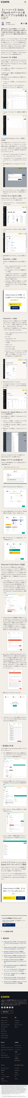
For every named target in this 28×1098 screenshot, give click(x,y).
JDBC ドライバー (4, 1022)
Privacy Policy (18, 1091)
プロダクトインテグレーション (7, 1047)
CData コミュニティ (5, 1068)
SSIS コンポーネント (19, 1024)
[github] (10, 1007)
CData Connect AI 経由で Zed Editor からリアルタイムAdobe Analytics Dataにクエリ (15, 956)
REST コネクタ (4, 1031)
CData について (18, 1045)
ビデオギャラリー (4, 1081)
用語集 (2, 1078)
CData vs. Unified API (5, 1057)
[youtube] (7, 1007)
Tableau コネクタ (4, 1037)
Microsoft (17, 1074)
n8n (15, 1076)
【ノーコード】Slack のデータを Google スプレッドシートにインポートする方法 (15, 970)
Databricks (17, 1070)
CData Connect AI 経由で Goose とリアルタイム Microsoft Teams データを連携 (15, 982)
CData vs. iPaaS (4, 1055)
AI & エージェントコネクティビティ (7, 1050)
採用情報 (16, 1058)
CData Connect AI (11, 295)
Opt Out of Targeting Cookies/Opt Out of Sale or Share (14, 1096)
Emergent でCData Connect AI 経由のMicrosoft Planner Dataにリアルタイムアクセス (15, 961)
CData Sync (17, 1020)
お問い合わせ (15, 307)
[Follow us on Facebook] (21, 23)
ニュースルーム (18, 1049)
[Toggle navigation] (25, 2)
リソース (2, 1074)
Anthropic (17, 1068)
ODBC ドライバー (4, 1020)
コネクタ (3, 1045)
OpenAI (16, 1078)
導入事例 (3, 1070)
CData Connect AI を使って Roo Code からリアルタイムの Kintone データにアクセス (15, 978)
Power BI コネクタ (4, 1035)
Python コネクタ (4, 1027)
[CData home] (6, 2)
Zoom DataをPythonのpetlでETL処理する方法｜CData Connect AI (15, 966)
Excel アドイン (4, 1033)
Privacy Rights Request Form (15, 1093)
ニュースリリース (18, 1047)
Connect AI (17, 1022)
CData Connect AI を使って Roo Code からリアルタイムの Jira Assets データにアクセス (15, 943)
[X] (5, 1007)
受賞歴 (16, 1051)
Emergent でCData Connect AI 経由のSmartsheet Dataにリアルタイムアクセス (14, 952)
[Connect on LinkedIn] (26, 23)
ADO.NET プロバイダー (5, 1024)
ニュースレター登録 (5, 1076)
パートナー (3, 1053)
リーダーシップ (18, 1054)
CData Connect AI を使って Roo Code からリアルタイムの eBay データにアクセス (15, 948)
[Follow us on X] (24, 23)
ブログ (2, 1072)
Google (16, 1072)
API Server (3, 1029)
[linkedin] (2, 1007)
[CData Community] (12, 1007)
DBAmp (16, 1027)
